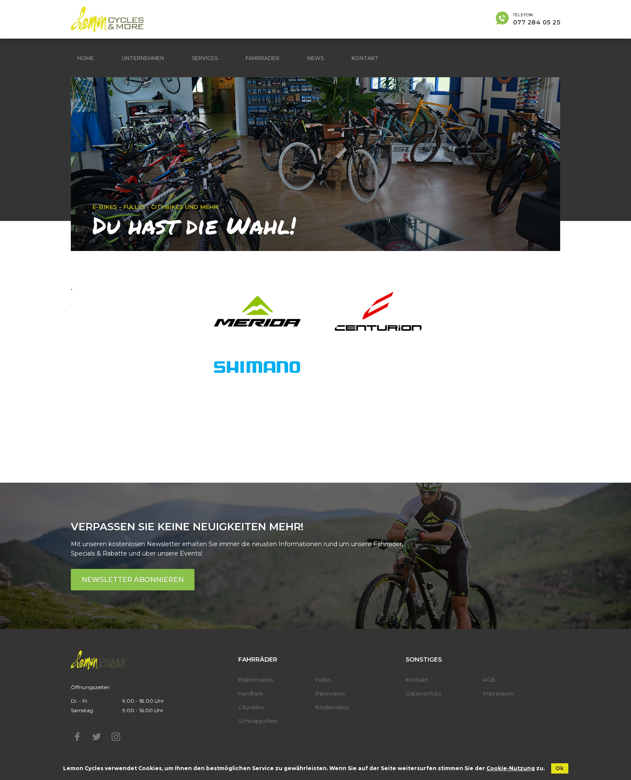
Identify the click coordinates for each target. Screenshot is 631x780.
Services (205, 58)
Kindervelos (332, 707)
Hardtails (250, 693)
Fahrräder (262, 58)
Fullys (323, 679)
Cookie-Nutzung (510, 768)
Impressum (498, 693)
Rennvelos (330, 693)
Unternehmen (143, 58)
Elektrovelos (255, 679)
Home (85, 58)
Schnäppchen (258, 720)
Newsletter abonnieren (133, 580)
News (315, 58)
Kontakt (365, 58)
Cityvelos (251, 707)
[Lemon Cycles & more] (107, 19)
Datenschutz (423, 693)
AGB (489, 679)
